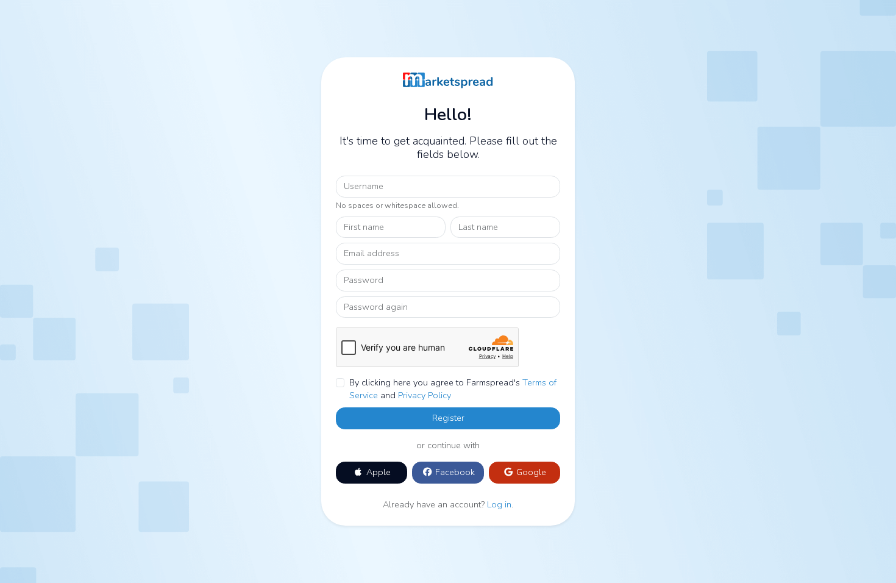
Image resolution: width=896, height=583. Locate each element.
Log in (499, 504)
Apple (377, 472)
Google (530, 472)
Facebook (454, 472)
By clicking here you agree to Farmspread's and (452, 389)
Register (448, 418)
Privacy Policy (424, 395)
